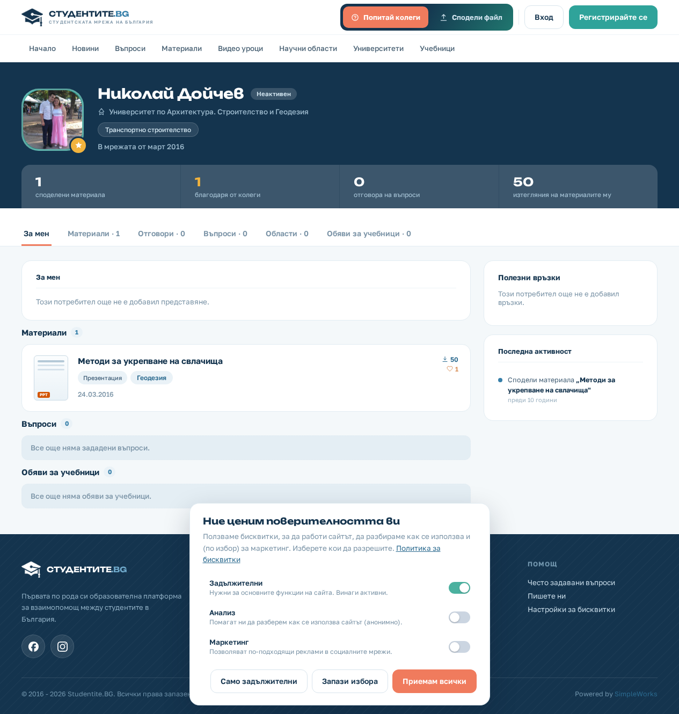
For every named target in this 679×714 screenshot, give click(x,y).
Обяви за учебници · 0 (369, 233)
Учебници (437, 48)
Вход (544, 16)
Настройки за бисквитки (571, 609)
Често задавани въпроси (571, 582)
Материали (182, 48)
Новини (85, 48)
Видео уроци (240, 48)
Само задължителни (259, 681)
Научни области (308, 48)
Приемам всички (434, 681)
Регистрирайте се (613, 16)
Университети (378, 48)
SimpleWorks (636, 694)
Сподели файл (477, 17)
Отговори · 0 (161, 233)
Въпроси (130, 48)
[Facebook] (33, 646)
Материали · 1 (94, 233)
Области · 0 (287, 233)
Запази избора (350, 681)
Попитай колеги (391, 17)
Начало (42, 48)
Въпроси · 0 (225, 233)
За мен (36, 233)
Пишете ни (547, 596)
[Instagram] (62, 646)
